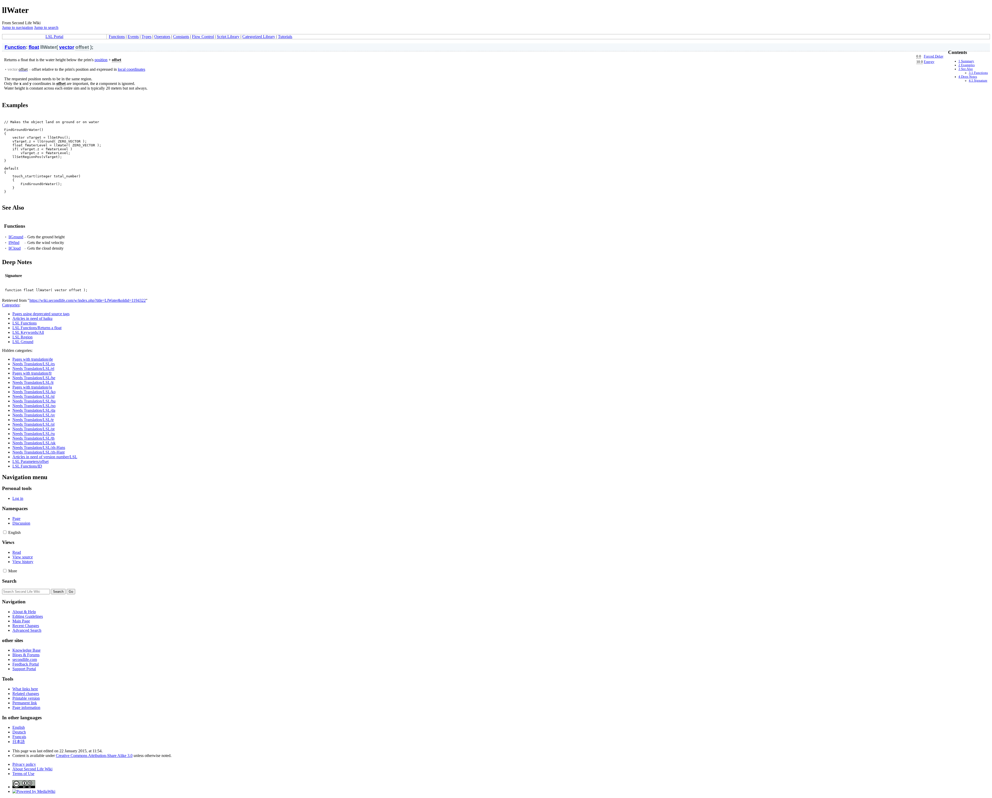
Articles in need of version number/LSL (44, 457)
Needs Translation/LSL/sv (33, 415)
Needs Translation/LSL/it (32, 382)
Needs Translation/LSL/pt (33, 429)
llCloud (15, 248)
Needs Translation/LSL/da (33, 410)
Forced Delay (933, 56)
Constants (181, 36)
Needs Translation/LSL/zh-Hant (38, 452)
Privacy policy (24, 764)
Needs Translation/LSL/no (34, 406)
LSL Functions (24, 323)
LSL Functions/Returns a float (36, 328)
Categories (10, 305)
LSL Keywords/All (28, 332)
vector (66, 47)
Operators (162, 36)
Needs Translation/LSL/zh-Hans (38, 447)
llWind (14, 242)
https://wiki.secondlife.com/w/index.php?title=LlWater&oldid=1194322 (87, 300)
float (34, 47)
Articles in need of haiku (32, 318)
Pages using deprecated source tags (40, 314)
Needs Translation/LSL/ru (33, 433)
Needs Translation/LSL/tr (33, 419)
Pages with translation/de (32, 359)
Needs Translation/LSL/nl (33, 396)
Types (146, 36)
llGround (16, 237)
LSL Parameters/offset (30, 461)
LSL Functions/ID (27, 466)
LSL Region (22, 337)
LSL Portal (54, 36)
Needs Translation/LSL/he (33, 378)
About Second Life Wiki (32, 769)
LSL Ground (22, 341)
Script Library (228, 36)
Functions (117, 36)
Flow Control (203, 36)
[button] (4, 532)
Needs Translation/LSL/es (33, 364)
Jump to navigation (17, 27)
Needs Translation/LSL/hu (34, 401)
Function (15, 47)
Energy (929, 62)
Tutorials (285, 36)
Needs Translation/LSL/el (33, 368)
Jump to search (46, 27)
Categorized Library (258, 36)
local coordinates (131, 69)
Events (133, 36)
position (101, 60)
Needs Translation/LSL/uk (34, 443)
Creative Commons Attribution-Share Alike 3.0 (94, 755)
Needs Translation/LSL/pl (33, 424)
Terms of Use (23, 773)
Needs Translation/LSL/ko (34, 392)
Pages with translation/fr (32, 373)
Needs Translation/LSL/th (33, 438)
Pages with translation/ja (32, 387)
